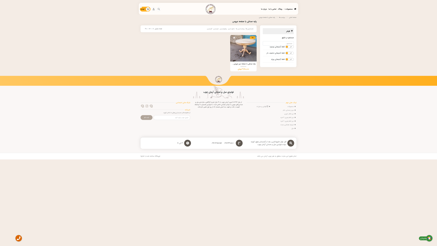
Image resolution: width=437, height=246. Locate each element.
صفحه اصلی (292, 17)
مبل (292, 128)
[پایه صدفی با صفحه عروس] (218, 80)
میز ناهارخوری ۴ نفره (287, 117)
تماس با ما (272, 9)
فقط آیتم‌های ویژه (278, 59)
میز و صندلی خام (288, 110)
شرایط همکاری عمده (287, 124)
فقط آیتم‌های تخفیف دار (276, 53)
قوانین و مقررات (261, 106)
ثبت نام (146, 117)
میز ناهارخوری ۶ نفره (287, 121)
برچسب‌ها (282, 17)
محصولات (289, 9)
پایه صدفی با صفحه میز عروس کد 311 (243, 64)
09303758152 (217, 143)
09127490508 (229, 143)
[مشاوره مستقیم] (151, 106)
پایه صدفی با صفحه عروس (267, 17)
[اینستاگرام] (147, 106)
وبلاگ (280, 9)
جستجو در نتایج (288, 37)
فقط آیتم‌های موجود (277, 47)
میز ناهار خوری (289, 114)
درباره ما (264, 9)
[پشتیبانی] (142, 106)
